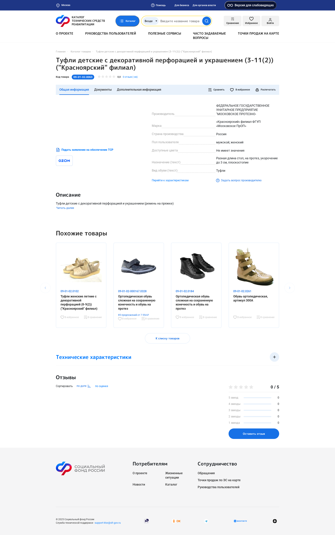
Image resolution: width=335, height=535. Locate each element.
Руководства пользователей (110, 33)
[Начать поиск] (206, 21)
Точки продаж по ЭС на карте (219, 480)
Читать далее (65, 208)
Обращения (206, 473)
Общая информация (74, 89)
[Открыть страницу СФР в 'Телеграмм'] (206, 521)
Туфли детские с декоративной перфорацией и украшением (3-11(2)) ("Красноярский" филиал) (164, 63)
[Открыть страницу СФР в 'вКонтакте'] (240, 521)
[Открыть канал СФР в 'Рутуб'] (146, 521)
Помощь (161, 5)
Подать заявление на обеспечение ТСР (87, 149)
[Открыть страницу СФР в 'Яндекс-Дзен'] (274, 521)
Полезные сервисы (164, 33)
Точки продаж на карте (258, 33)
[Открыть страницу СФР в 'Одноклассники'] (176, 521)
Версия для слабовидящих (254, 5)
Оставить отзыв (254, 434)
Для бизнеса (181, 5)
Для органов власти (204, 5)
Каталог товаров (81, 51)
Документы (103, 89)
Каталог (171, 484)
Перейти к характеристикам (170, 180)
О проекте (64, 33)
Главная (61, 51)
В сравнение (94, 317)
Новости (139, 484)
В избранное (242, 89)
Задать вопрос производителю (241, 180)
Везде (149, 21)
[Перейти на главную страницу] (80, 21)
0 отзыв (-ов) (130, 76)
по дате (82, 386)
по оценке (101, 386)
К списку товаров (168, 338)
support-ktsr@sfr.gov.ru (108, 522)
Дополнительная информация (139, 89)
